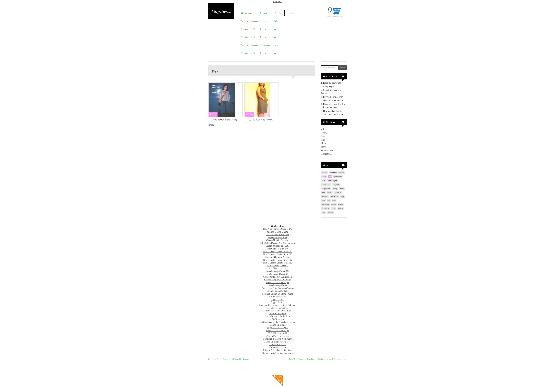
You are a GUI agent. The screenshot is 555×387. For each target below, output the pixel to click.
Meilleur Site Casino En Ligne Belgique (277, 304)
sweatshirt (334, 196)
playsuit (336, 184)
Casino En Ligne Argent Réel (277, 341)
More (211, 124)
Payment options (340, 359)
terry (342, 196)
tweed (333, 204)
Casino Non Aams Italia (277, 290)
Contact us (302, 359)
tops (334, 200)
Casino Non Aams (277, 296)
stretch (330, 192)
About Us (291, 359)
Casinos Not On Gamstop (258, 28)
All (322, 129)
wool (323, 212)
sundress (325, 196)
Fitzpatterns (221, 11)
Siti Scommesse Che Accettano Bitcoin (277, 321)
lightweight (332, 180)
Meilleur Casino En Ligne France (277, 293)
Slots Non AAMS (277, 344)
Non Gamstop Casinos (277, 265)
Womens (246, 13)
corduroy (333, 172)
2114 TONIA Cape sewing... (225, 119)
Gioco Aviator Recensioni (277, 234)
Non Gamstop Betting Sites (259, 44)
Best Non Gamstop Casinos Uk (277, 228)
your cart (336, 16)
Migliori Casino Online (277, 231)
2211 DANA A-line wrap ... (261, 119)
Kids (277, 13)
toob (323, 200)
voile (334, 208)
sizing (334, 82)
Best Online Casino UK (277, 248)
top (329, 200)
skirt (323, 192)
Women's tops (327, 150)
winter (340, 208)
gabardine (338, 176)
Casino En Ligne (277, 324)
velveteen (325, 208)
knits (323, 180)
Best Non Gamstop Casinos (277, 256)
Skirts (323, 146)
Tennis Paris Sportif (277, 313)
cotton (341, 172)
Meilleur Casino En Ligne (277, 282)
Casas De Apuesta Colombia (277, 279)
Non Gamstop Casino (277, 237)
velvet (340, 204)
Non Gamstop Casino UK (277, 271)
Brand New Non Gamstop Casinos (278, 287)
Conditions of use (324, 359)
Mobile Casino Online (277, 307)
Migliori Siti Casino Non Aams (277, 338)
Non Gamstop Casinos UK (259, 20)
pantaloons (326, 184)
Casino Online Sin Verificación (277, 276)
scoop (335, 188)
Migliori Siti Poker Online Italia (277, 349)
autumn (325, 172)
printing (324, 86)
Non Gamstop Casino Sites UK (277, 251)
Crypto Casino (277, 299)
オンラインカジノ (277, 268)
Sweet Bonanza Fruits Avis (277, 316)
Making (312, 359)
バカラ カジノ (277, 319)
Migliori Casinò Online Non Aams (277, 352)
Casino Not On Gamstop (277, 240)
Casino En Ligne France (277, 335)
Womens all (326, 153)
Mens (263, 13)
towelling (325, 204)
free (330, 176)
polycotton (326, 188)
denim (324, 176)
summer (338, 192)
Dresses (324, 132)
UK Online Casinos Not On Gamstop (277, 242)
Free (291, 13)
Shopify (246, 359)
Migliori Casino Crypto (277, 327)
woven (330, 212)
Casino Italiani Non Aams (277, 245)
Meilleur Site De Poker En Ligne (277, 310)
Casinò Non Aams (277, 347)
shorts (342, 188)
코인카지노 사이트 (277, 333)
